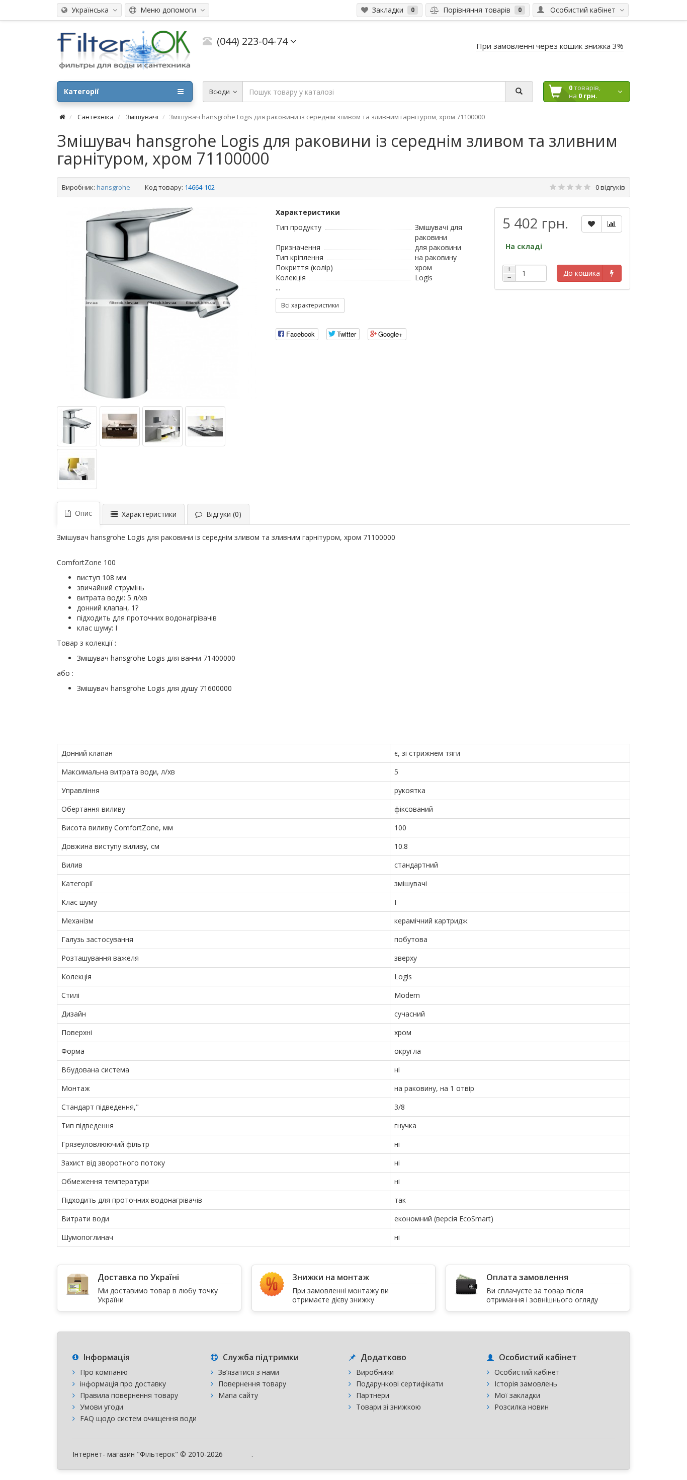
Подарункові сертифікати (399, 1383)
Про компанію (104, 1372)
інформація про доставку (123, 1383)
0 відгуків (610, 187)
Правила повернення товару (129, 1395)
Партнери (372, 1395)
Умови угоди (101, 1407)
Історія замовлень (525, 1383)
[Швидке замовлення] (612, 273)
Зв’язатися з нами (248, 1372)
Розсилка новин (521, 1407)
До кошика (581, 273)
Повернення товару (252, 1383)
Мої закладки (517, 1395)
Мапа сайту (238, 1395)
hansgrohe (113, 187)
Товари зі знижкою (388, 1407)
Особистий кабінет (527, 1372)
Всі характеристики (310, 305)
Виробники (375, 1372)
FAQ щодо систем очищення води (138, 1418)
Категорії (81, 91)
